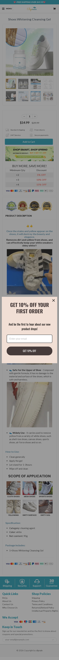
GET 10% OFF (29, 351)
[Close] (53, 300)
